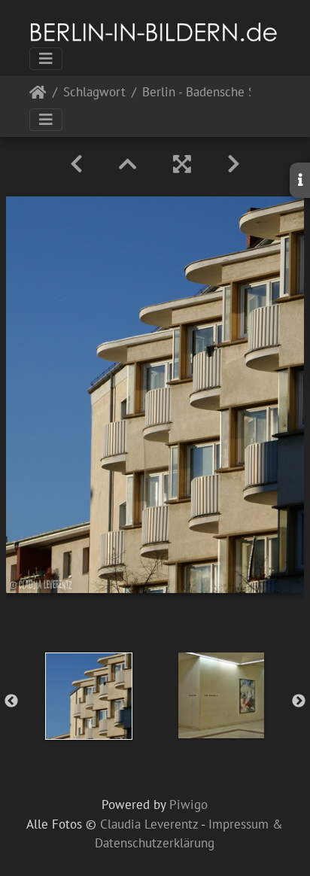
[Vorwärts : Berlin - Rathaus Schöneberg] (233, 164)
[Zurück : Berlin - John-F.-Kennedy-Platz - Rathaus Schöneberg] (76, 164)
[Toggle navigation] (45, 58)
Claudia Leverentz (149, 824)
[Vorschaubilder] (128, 164)
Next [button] (298, 701)
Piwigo (188, 804)
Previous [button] (11, 701)
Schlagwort (94, 93)
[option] (89, 696)
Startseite (38, 95)
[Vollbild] (182, 164)
